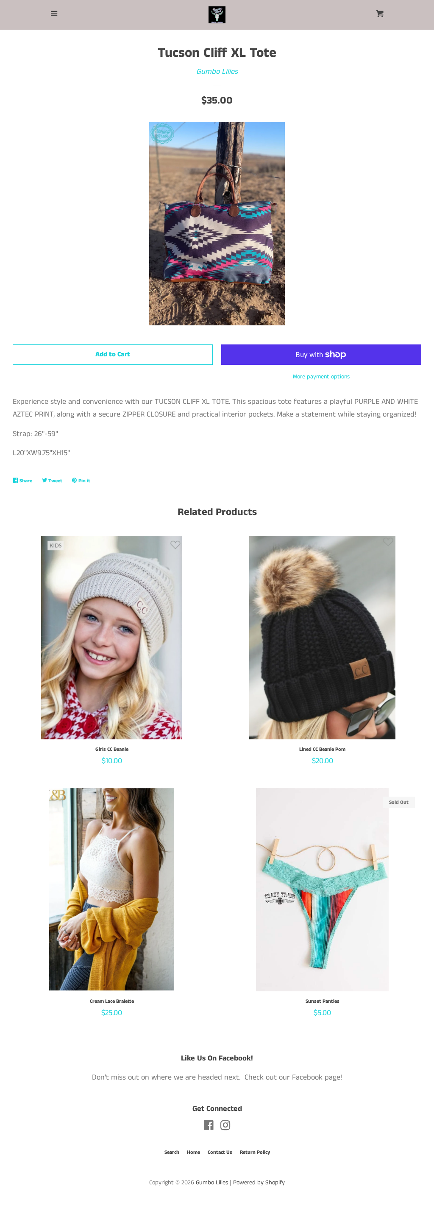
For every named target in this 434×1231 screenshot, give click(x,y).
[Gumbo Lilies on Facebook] (208, 1127)
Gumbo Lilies (217, 71)
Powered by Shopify (259, 1182)
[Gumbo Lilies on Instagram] (225, 1127)
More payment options (321, 376)
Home (193, 1152)
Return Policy (255, 1152)
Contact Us (220, 1152)
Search (171, 1152)
